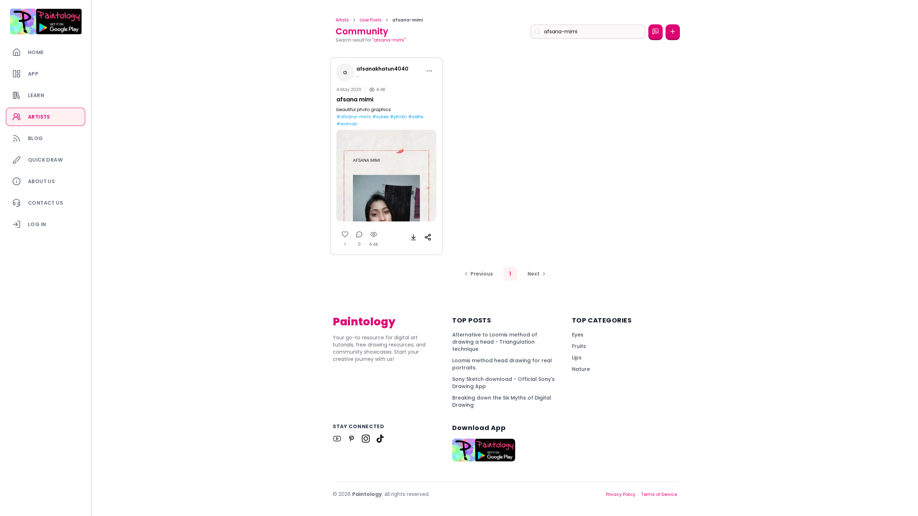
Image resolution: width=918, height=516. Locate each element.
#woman (347, 124)
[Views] (373, 234)
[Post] (673, 31)
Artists (342, 20)
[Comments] (359, 234)
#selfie (415, 117)
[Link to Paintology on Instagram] (365, 438)
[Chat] (655, 31)
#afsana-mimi (353, 117)
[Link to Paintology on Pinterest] (351, 438)
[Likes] (345, 234)
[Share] (428, 237)
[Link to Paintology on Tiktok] (380, 438)
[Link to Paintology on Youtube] (337, 438)
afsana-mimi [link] (407, 20)
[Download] (413, 237)
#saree (380, 117)
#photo (398, 117)
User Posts (371, 20)
